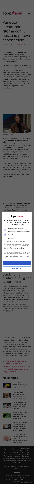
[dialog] (17, 242)
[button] (17, 238)
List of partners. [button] (21, 248)
